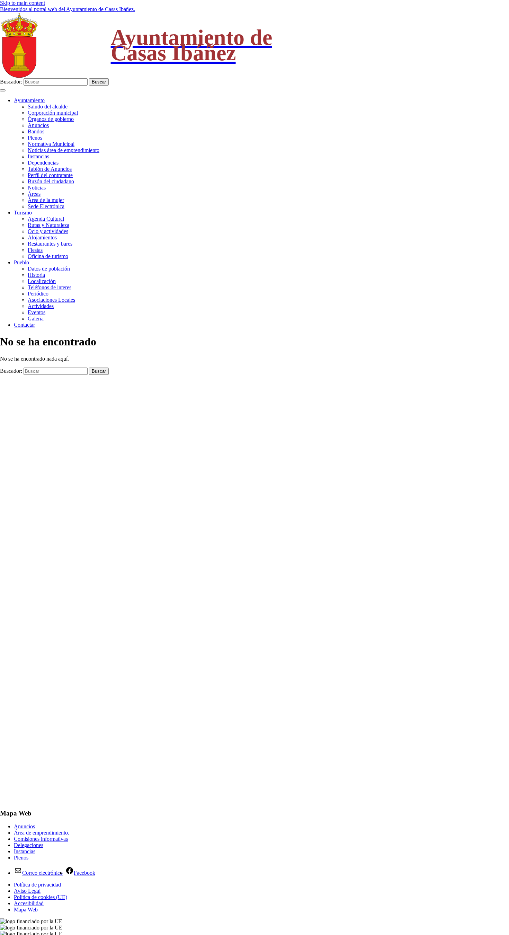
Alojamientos (42, 237)
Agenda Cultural (46, 219)
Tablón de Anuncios (50, 169)
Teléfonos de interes (49, 287)
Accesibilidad (29, 903)
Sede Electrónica (46, 206)
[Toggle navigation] (3, 90)
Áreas (34, 194)
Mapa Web (26, 909)
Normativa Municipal (51, 144)
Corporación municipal (53, 113)
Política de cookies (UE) (40, 897)
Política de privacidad (37, 885)
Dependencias (43, 163)
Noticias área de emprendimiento (63, 150)
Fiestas (35, 250)
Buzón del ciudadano (51, 181)
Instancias (38, 156)
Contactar (24, 325)
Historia (36, 275)
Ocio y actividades (48, 231)
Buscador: (11, 82)
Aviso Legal (27, 891)
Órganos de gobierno (51, 119)
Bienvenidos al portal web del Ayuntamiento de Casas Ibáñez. (67, 9)
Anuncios (38, 125)
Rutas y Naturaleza (48, 225)
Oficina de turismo (48, 256)
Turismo (23, 212)
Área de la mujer (46, 200)
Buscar (99, 82)
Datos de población (49, 269)
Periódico (38, 294)
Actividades (41, 306)
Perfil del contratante (50, 175)
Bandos (36, 131)
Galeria (36, 318)
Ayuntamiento (29, 100)
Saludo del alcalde (48, 106)
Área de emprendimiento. (41, 833)
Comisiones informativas (41, 839)
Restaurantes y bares (50, 244)
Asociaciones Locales (51, 300)
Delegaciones (28, 845)
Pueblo (21, 262)
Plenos (35, 138)
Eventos (36, 312)
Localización (42, 281)
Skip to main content (22, 3)
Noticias (37, 188)
